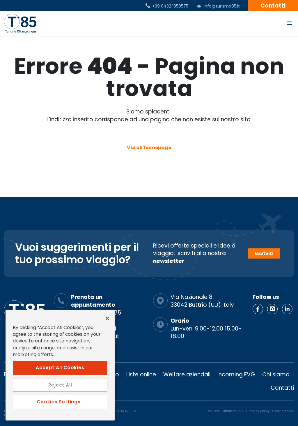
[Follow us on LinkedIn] (287, 309)
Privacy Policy (258, 411)
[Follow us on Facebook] (258, 309)
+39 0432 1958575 (170, 6)
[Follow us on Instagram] (272, 309)
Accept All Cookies (60, 367)
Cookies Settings (58, 402)
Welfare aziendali (186, 374)
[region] (60, 365)
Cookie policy (283, 411)
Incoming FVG (236, 374)
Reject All (60, 385)
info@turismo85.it (222, 6)
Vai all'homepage (149, 147)
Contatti (282, 388)
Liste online (141, 374)
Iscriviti (264, 253)
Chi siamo (276, 374)
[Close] (107, 318)
